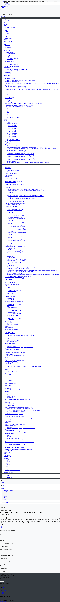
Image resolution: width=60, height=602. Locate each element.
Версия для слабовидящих (4, 15)
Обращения (3, 591)
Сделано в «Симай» (3, 601)
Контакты (3, 592)
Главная (3, 586)
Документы (3, 589)
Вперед (1, 527)
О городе (3, 587)
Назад (1, 526)
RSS (1, 599)
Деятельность (4, 590)
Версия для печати (3, 16)
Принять (56, 1)
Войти (3, 10)
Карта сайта (3, 593)
